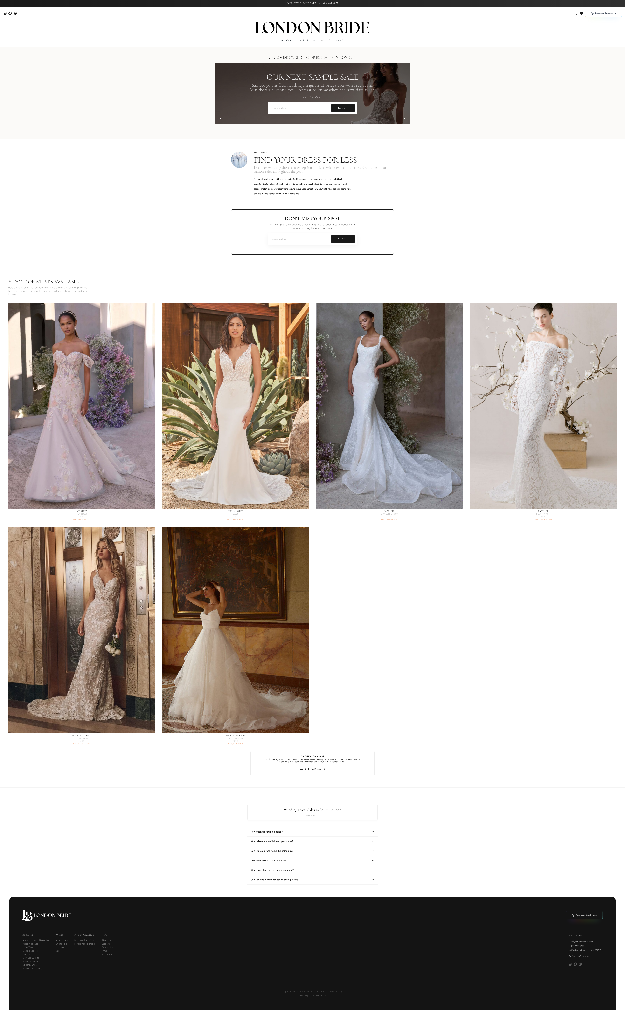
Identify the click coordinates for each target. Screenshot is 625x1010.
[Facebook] (575, 964)
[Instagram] (5, 13)
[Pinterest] (15, 13)
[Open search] (575, 13)
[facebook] (10, 13)
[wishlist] (581, 13)
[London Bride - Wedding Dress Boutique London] (312, 27)
